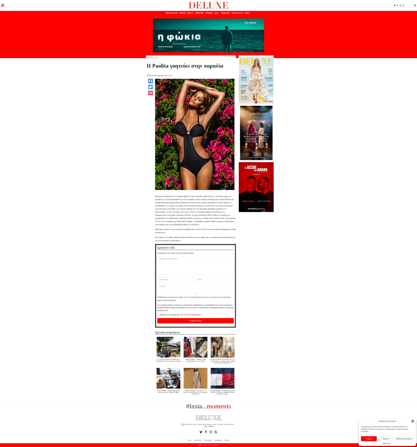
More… (247, 13)
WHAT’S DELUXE (171, 13)
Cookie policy (386, 443)
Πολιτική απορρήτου (192, 315)
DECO (217, 13)
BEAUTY (190, 13)
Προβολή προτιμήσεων (404, 439)
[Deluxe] (208, 8)
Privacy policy (208, 440)
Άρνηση (386, 439)
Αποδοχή (369, 439)
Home (189, 440)
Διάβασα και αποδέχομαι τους (181, 315)
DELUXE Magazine (157, 75)
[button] (413, 421)
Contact (226, 440)
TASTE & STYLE (237, 13)
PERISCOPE (199, 13)
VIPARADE (209, 13)
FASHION (182, 13)
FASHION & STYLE (152, 58)
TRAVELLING (225, 13)
